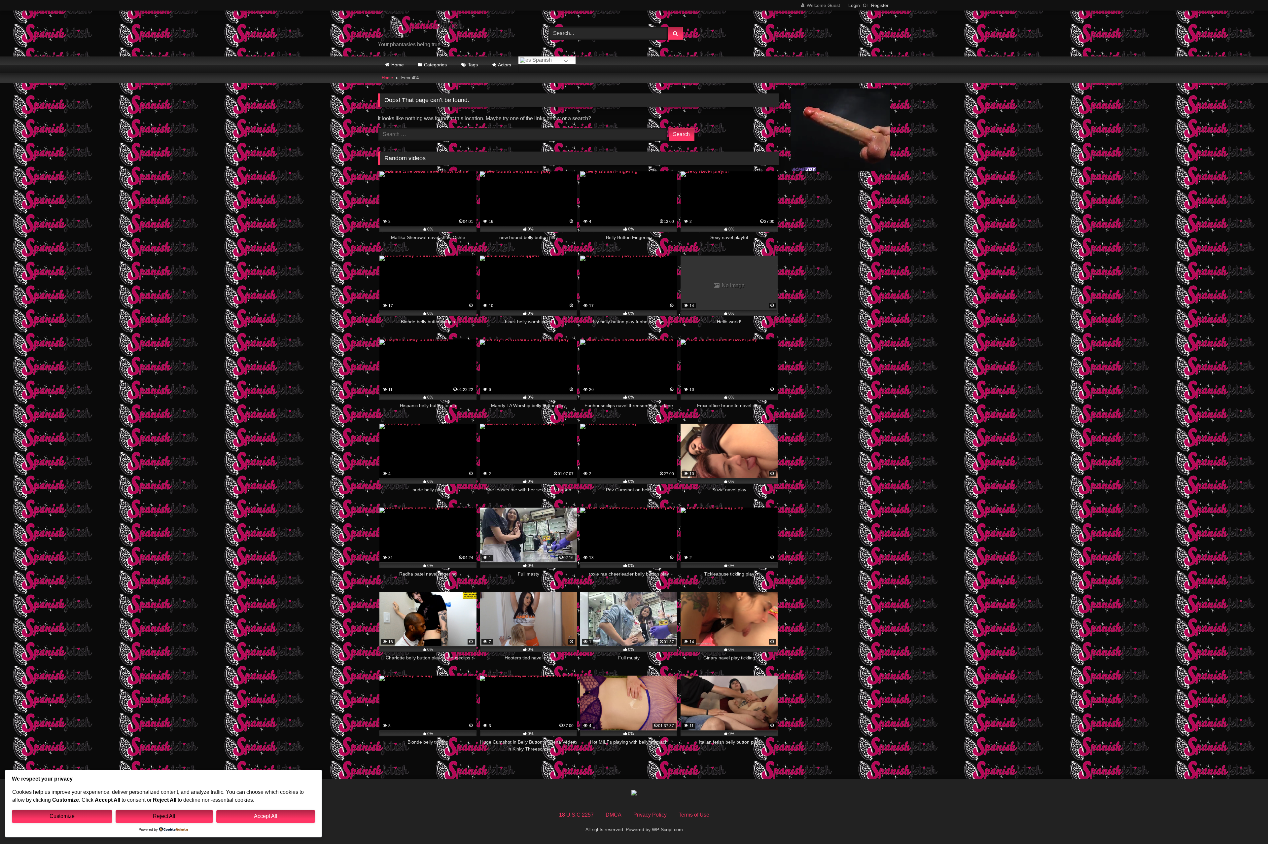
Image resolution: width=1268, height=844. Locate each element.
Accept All (265, 816)
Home (397, 64)
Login (854, 5)
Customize (62, 816)
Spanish (541, 60)
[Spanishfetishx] (427, 28)
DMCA (613, 815)
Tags (473, 64)
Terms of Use (694, 815)
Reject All (164, 816)
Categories (435, 64)
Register (880, 5)
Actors (504, 64)
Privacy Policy (650, 815)
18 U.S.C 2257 (576, 815)
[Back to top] (1247, 824)
